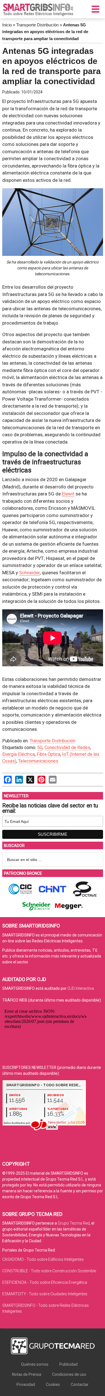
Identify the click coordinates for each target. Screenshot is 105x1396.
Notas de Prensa (26, 1374)
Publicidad (68, 1364)
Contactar (79, 1384)
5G (40, 747)
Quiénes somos (34, 1364)
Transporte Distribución (37, 24)
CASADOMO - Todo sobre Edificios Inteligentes (43, 1259)
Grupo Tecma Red (74, 1223)
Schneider (29, 572)
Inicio (7, 24)
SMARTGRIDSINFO (38, 9)
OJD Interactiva (80, 988)
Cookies (53, 1384)
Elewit (68, 494)
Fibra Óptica (48, 754)
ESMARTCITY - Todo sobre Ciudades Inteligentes (44, 1294)
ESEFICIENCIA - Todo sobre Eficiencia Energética (44, 1282)
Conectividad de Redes (67, 747)
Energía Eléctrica (18, 754)
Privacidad (26, 1384)
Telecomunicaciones (38, 761)
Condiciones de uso (69, 1374)
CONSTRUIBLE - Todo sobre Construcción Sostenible (49, 1271)
